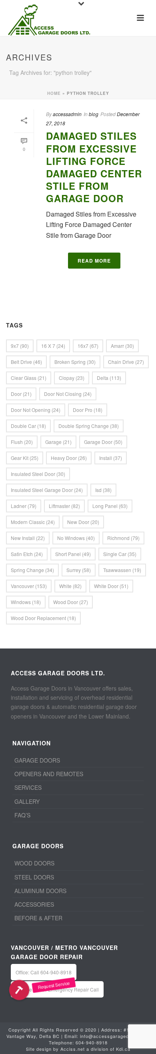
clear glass (28, 377)
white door (111, 585)
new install (28, 537)
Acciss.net (72, 1049)
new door (83, 521)
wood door (70, 601)
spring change (32, 569)
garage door (103, 441)
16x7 (88, 345)
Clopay (71, 377)
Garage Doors (37, 760)
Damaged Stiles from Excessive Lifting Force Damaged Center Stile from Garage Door (94, 167)
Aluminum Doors (40, 891)
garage (58, 441)
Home (54, 93)
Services (28, 787)
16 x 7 (53, 345)
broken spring (75, 361)
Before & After (38, 918)
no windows (76, 537)
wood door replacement (43, 617)
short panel (73, 553)
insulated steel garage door (47, 489)
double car (28, 425)
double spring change (88, 425)
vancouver (29, 585)
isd (103, 489)
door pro (87, 409)
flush (22, 441)
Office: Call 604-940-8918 (44, 972)
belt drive (26, 361)
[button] (19, 990)
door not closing (68, 393)
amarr (122, 345)
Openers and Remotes (48, 774)
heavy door (69, 457)
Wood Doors (34, 863)
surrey (78, 569)
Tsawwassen (122, 569)
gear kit (24, 457)
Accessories (34, 904)
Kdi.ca (123, 1049)
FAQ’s (22, 815)
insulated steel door (38, 473)
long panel (110, 505)
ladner (23, 505)
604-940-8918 (92, 1042)
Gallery (27, 801)
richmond (123, 537)
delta (109, 377)
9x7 (20, 345)
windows (26, 601)
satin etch (27, 553)
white (70, 585)
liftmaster (64, 505)
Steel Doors (34, 877)
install (110, 457)
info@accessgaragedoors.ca (113, 1036)
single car (119, 553)
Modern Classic (33, 521)
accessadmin (67, 113)
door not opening (35, 409)
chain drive (126, 361)
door (21, 393)
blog (93, 113)
